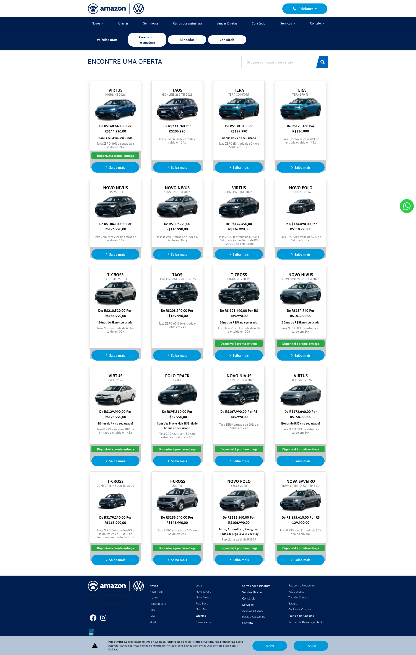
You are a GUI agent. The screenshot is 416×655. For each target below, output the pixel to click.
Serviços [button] (286, 23)
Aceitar (269, 646)
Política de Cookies (301, 615)
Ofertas (123, 23)
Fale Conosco (296, 591)
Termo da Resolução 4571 (306, 622)
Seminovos (150, 23)
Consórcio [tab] (227, 40)
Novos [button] (96, 23)
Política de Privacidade (153, 645)
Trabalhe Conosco (298, 597)
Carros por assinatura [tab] (147, 39)
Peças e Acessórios (253, 616)
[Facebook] (93, 618)
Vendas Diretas (227, 23)
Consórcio (258, 23)
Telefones (306, 9)
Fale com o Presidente (301, 585)
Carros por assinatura (187, 23)
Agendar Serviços (252, 610)
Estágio (292, 603)
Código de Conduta (299, 609)
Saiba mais (117, 167)
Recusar (311, 646)
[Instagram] (103, 618)
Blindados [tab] (187, 40)
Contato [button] (316, 23)
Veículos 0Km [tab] (107, 40)
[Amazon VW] (116, 8)
